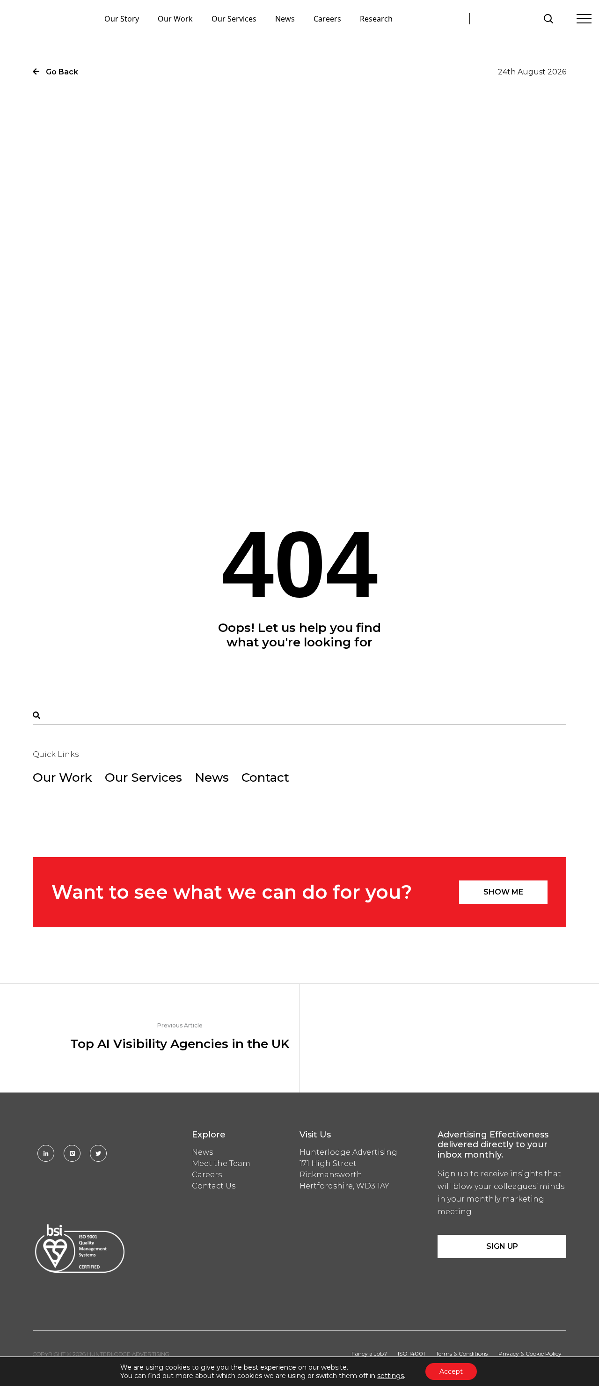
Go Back (61, 71)
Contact (265, 777)
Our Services (234, 19)
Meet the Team (221, 1163)
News (285, 19)
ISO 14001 (411, 1353)
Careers (327, 19)
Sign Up (502, 1246)
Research (376, 19)
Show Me (503, 891)
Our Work (175, 19)
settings (390, 1375)
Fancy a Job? (369, 1353)
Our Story (121, 19)
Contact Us (213, 1185)
